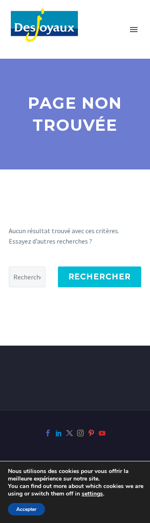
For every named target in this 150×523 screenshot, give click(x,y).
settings (92, 494)
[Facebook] (48, 433)
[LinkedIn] (58, 433)
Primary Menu (133, 29)
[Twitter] (69, 433)
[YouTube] (102, 433)
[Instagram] (80, 433)
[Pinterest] (91, 433)
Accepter (26, 509)
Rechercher (99, 276)
